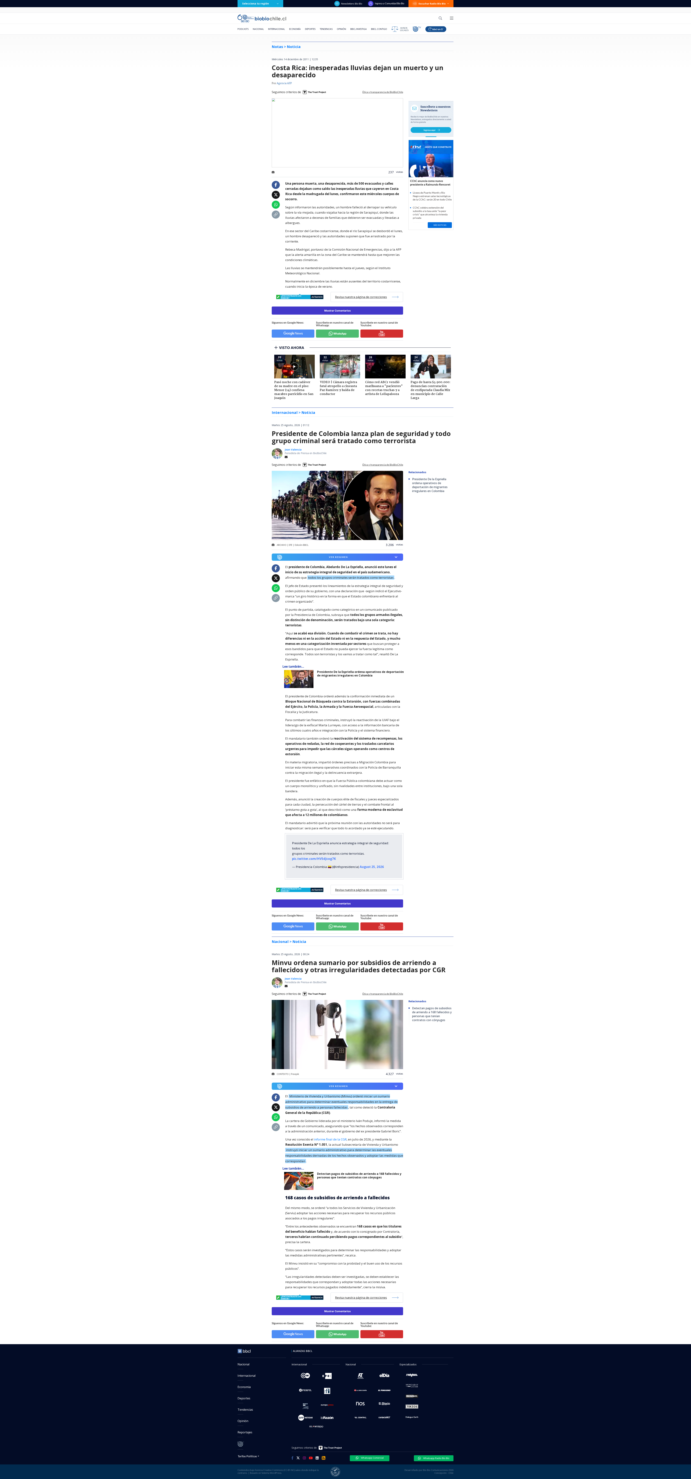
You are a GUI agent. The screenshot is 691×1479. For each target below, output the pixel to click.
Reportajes (245, 1432)
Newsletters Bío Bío (351, 3)
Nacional (258, 29)
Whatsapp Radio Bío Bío (436, 1458)
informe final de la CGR (330, 1139)
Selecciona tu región (255, 3)
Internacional (276, 29)
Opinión (341, 29)
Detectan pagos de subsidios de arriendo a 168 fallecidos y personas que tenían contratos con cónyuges (359, 1175)
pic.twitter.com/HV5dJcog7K (314, 859)
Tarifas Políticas (247, 1456)
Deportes (310, 29)
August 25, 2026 (372, 867)
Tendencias (326, 29)
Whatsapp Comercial (372, 1457)
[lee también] (299, 679)
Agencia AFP (284, 83)
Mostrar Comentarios (337, 310)
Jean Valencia (293, 449)
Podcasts (243, 29)
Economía (295, 29)
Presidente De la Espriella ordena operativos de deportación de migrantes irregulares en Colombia (360, 673)
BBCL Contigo (379, 29)
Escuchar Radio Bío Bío (432, 3)
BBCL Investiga (358, 29)
